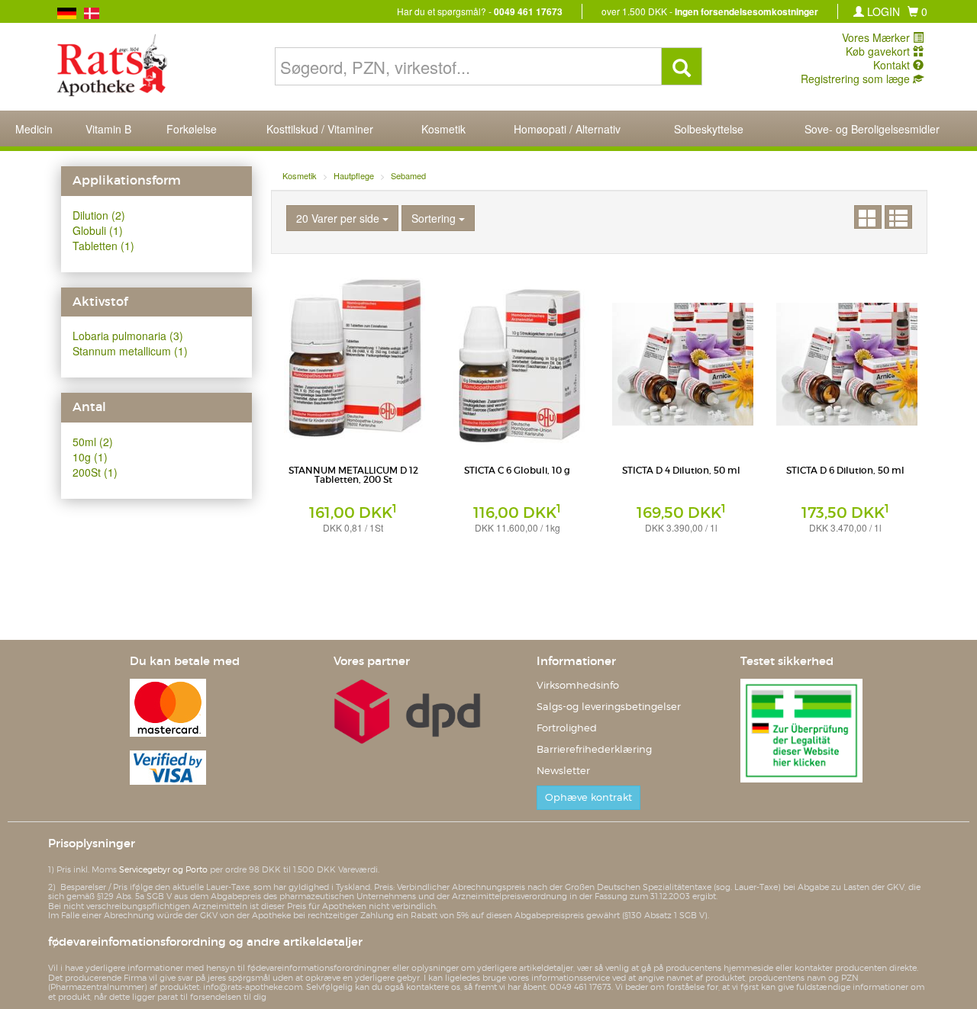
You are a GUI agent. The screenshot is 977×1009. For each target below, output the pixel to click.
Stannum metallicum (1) (130, 350)
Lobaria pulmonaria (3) (128, 335)
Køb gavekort (879, 51)
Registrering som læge (857, 78)
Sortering (435, 218)
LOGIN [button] (882, 11)
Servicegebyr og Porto (163, 869)
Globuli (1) (98, 230)
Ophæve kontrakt (588, 797)
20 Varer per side (339, 218)
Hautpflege (354, 175)
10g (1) (90, 456)
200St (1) (95, 472)
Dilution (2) (99, 215)
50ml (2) (93, 441)
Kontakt (893, 64)
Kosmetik (299, 175)
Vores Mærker (877, 37)
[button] (917, 11)
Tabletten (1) (103, 245)
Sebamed (408, 175)
